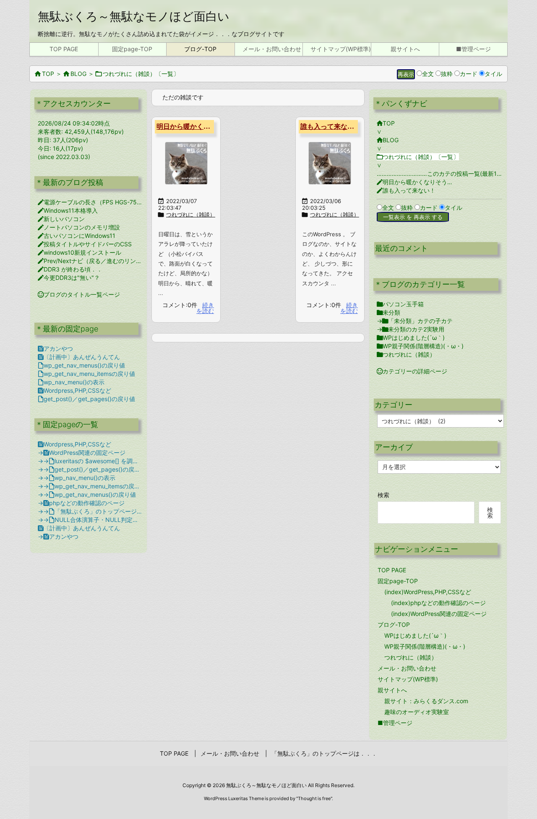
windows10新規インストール (79, 252)
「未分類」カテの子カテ (417, 320)
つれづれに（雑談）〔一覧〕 (137, 73)
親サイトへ (392, 690)
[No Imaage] (186, 163)
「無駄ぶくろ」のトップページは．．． (104, 511)
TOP (44, 73)
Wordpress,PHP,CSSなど (74, 390)
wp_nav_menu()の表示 (71, 382)
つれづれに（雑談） (190, 214)
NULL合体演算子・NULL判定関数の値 (102, 519)
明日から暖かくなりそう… (196, 126)
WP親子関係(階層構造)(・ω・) (420, 346)
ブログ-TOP (394, 624)
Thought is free (314, 798)
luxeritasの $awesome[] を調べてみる (102, 460)
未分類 (388, 312)
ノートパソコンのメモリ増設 (79, 227)
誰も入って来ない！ (330, 126)
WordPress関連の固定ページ (84, 452)
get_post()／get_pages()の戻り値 (86, 398)
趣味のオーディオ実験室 (416, 711)
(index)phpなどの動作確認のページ (438, 602)
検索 (383, 494)
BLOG (74, 73)
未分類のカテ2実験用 (413, 329)
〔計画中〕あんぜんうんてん (79, 356)
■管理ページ (395, 722)
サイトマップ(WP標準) (408, 679)
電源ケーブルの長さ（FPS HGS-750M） (94, 202)
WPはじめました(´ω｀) (411, 337)
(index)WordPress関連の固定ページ (439, 613)
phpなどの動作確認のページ (84, 502)
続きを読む (205, 307)
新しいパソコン (61, 218)
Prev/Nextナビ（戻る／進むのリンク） (93, 260)
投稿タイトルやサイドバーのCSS (85, 244)
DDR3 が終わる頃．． (70, 269)
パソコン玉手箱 (400, 304)
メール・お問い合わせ (407, 668)
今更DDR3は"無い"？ (69, 277)
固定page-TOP (398, 580)
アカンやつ (55, 348)
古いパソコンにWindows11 (76, 235)
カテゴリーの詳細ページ (412, 371)
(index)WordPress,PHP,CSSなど (427, 591)
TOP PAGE (392, 570)
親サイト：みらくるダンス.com (426, 700)
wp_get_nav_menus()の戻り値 (81, 365)
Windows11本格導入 (68, 210)
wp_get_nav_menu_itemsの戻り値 (86, 373)
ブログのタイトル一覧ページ (79, 294)
